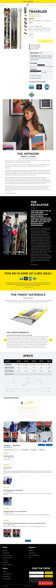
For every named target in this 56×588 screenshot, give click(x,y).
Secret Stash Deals (7, 557)
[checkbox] (41, 450)
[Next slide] (21, 28)
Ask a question (42, 444)
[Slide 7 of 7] (25, 33)
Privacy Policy (6, 576)
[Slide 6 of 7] (25, 29)
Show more (28, 540)
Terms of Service (7, 578)
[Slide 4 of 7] (25, 22)
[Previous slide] (4, 28)
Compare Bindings (7, 564)
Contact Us (31, 550)
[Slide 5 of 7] (25, 26)
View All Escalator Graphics (35, 78)
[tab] (16, 445)
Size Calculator (38, 26)
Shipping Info (32, 552)
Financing (5, 560)
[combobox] (31, 576)
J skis (7, 586)
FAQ (30, 557)
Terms (36, 581)
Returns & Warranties (34, 555)
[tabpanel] (28, 496)
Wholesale (5, 562)
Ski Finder (5, 550)
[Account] (51, 5)
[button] (28, 408)
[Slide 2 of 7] (25, 15)
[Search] (4, 5)
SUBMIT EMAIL (48, 572)
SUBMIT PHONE (48, 576)
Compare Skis (6, 552)
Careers (4, 571)
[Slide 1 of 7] (25, 10)
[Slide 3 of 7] (25, 19)
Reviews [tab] (8, 445)
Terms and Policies (28, 586)
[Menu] (1, 5)
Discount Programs (7, 555)
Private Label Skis (7, 574)
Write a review (49, 444)
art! (15, 193)
